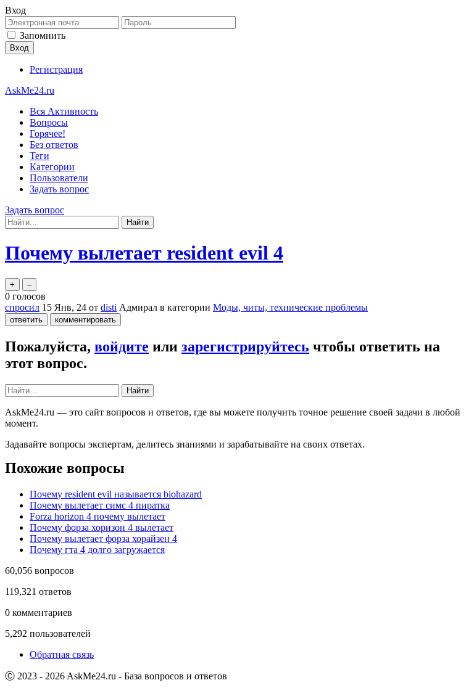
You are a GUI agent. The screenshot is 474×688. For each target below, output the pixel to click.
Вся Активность (64, 111)
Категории (52, 167)
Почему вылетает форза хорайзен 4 (103, 538)
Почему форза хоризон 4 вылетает (101, 527)
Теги (39, 155)
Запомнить (42, 35)
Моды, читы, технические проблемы (290, 307)
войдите (121, 346)
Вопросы (49, 122)
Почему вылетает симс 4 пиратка (100, 505)
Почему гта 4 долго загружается (97, 549)
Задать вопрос (59, 189)
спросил (22, 307)
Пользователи (59, 178)
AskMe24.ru (29, 90)
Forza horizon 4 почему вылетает (97, 516)
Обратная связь (62, 654)
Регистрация (56, 69)
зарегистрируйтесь (245, 346)
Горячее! (47, 133)
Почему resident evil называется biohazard (116, 494)
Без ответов (54, 144)
